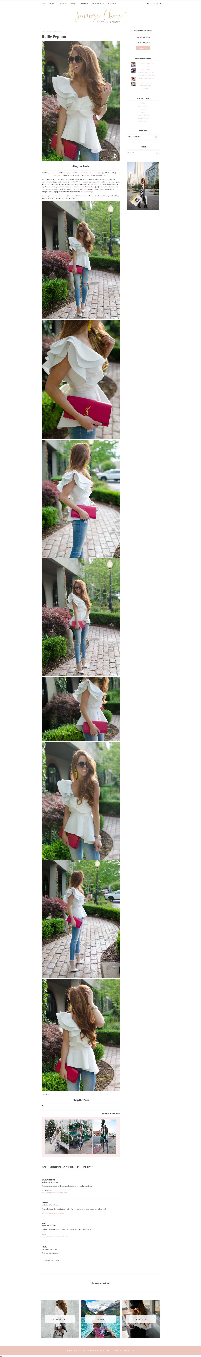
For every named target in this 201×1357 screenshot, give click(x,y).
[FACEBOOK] (151, 3)
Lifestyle (84, 3)
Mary (44, 1223)
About (52, 3)
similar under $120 (94, 173)
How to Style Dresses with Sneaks (146, 85)
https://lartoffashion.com (53, 1213)
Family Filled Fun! (146, 78)
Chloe (105, 175)
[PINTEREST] (157, 3)
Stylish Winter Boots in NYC (80, 1137)
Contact (117, 1350)
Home (43, 3)
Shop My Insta (98, 3)
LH (133, 1350)
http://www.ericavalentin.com (55, 1193)
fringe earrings (86, 192)
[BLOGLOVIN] (148, 3)
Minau (44, 1247)
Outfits (62, 3)
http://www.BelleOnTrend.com (55, 1237)
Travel (73, 3)
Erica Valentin (48, 1180)
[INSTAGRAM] (154, 3)
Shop (109, 1350)
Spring (58, 32)
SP (65, 173)
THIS (62, 187)
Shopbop (143, 121)
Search (113, 3)
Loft (143, 112)
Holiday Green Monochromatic (104, 1137)
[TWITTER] (161, 3)
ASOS (143, 103)
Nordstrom (143, 118)
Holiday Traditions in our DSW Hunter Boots (146, 72)
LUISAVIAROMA (143, 115)
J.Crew (143, 109)
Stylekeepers (51, 173)
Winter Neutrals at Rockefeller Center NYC (56, 1137)
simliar (87, 175)
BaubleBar (143, 106)
